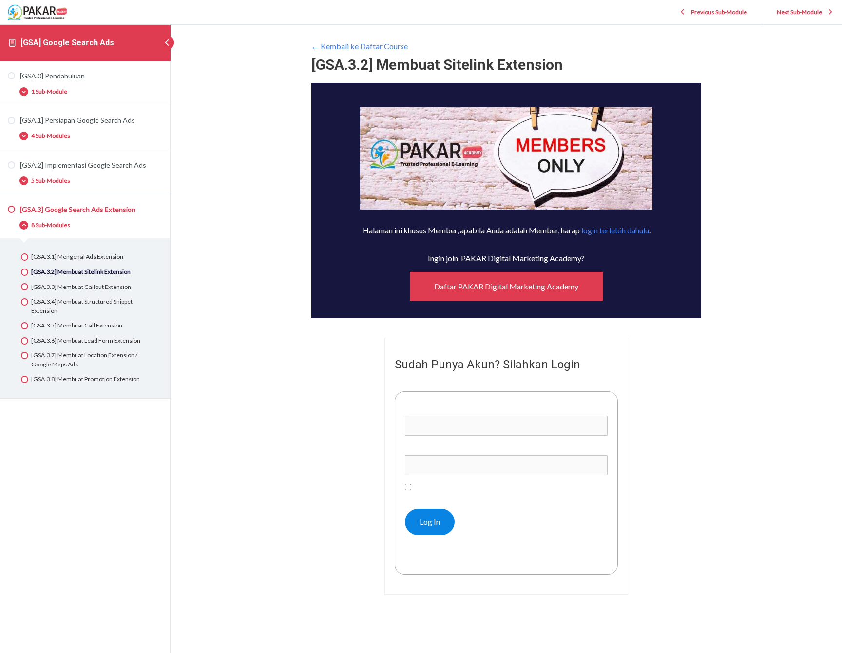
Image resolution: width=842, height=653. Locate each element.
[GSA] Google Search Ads (67, 42)
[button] (506, 286)
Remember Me (437, 487)
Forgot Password (438, 556)
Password (421, 447)
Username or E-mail (438, 408)
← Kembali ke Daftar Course (359, 46)
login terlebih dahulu (615, 230)
